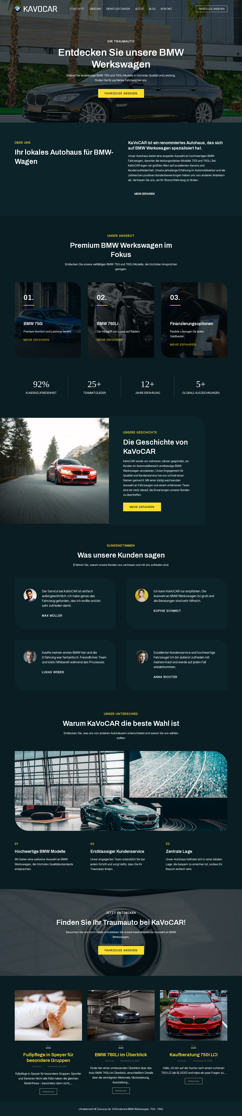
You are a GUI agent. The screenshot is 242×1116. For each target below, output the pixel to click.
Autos (139, 8)
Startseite (77, 8)
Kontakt (166, 8)
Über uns (95, 8)
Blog (152, 8)
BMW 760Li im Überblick (121, 1054)
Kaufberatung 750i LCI (194, 1054)
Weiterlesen (48, 1091)
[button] (211, 9)
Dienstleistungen (118, 8)
